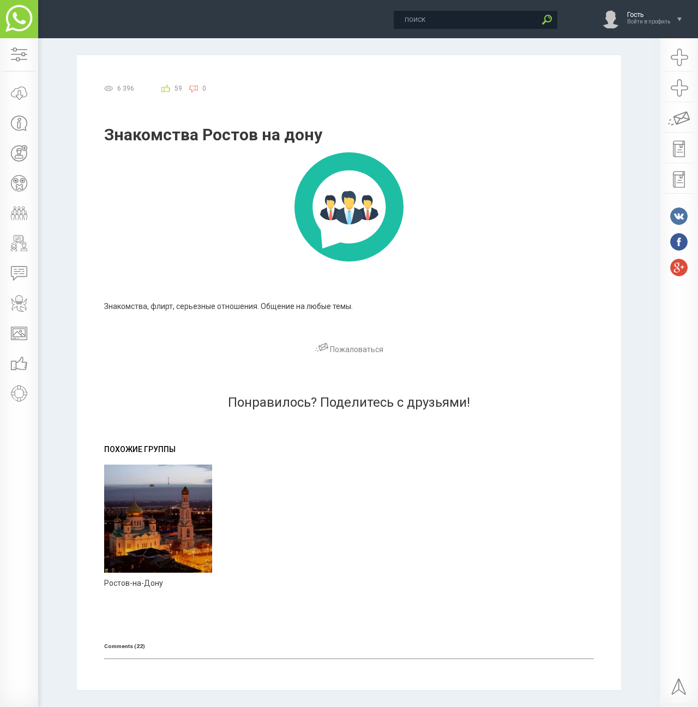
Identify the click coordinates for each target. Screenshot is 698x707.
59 (178, 88)
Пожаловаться (355, 349)
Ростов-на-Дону (133, 583)
